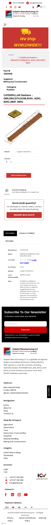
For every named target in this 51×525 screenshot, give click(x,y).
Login (6, 469)
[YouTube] (19, 7)
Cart (5, 472)
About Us (7, 408)
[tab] (10, 233)
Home (11, 55)
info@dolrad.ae (16, 483)
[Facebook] (6, 7)
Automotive (9, 427)
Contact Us (8, 413)
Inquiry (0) (49, 391)
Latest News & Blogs (12, 452)
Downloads (8, 455)
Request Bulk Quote (24, 215)
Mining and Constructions (15, 441)
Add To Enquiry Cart (18, 175)
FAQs (6, 458)
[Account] (33, 7)
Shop (6, 411)
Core (6, 430)
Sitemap (42, 518)
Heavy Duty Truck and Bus (15, 433)
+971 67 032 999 (16, 477)
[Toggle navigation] (5, 24)
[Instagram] (15, 7)
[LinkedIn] (10, 7)
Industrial (7, 436)
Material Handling (11, 439)
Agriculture (8, 424)
